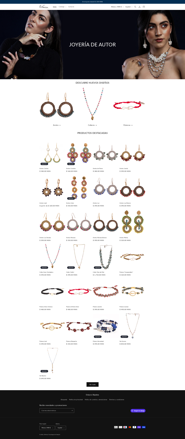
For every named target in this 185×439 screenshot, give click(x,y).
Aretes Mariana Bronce (100, 237)
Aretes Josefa (124, 168)
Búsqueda (64, 399)
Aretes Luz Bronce (125, 203)
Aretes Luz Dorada (45, 237)
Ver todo (92, 384)
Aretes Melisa (124, 237)
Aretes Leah (43, 203)
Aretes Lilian (70, 203)
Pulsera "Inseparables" (126, 272)
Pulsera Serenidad (98, 341)
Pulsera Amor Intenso (46, 306)
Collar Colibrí (70, 272)
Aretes (56, 125)
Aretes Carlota (44, 168)
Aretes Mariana (70, 237)
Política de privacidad (76, 399)
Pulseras (127, 125)
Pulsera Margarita (71, 341)
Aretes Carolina (71, 168)
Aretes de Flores (98, 168)
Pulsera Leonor (124, 306)
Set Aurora (123, 341)
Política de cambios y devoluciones (96, 399)
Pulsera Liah (43, 341)
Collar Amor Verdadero (46, 272)
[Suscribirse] (72, 410)
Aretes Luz (96, 203)
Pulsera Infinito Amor (72, 306)
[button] (62, 7)
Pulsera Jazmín (97, 306)
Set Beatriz (43, 376)
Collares (91, 125)
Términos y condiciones (116, 399)
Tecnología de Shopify (54, 434)
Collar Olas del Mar (98, 272)
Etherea (46, 434)
